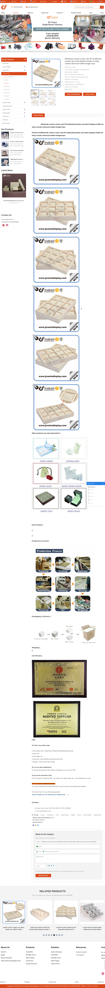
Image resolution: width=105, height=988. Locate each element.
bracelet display (87, 815)
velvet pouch (29, 960)
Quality (3, 955)
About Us (30, 13)
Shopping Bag (6, 113)
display (42, 815)
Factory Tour (44, 13)
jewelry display (65, 815)
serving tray (6, 99)
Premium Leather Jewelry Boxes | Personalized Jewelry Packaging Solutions (17, 141)
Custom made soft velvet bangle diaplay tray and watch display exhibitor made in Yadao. (65, 928)
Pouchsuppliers (80, 955)
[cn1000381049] (38, 825)
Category (9, 51)
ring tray (6, 80)
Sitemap (83, 986)
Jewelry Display (7, 66)
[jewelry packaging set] (52, 32)
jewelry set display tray (9, 76)
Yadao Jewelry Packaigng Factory (11, 960)
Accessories (6, 116)
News (102, 13)
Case (90, 13)
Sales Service (91, 487)
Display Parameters (73, 94)
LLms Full (95, 986)
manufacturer (50, 815)
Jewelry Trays (16, 51)
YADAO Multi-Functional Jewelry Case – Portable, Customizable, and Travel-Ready (17, 159)
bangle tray (23, 51)
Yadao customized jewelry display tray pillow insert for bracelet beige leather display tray (92, 928)
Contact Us (60, 13)
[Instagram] (7, 225)
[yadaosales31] (33, 825)
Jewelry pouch (45, 486)
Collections (5, 119)
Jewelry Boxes (73, 511)
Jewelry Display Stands (71, 486)
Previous (1, 189)
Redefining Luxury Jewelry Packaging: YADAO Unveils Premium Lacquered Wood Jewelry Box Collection (14, 200)
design (79, 815)
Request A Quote (76, 13)
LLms (88, 986)
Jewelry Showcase (7, 106)
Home (3, 13)
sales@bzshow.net (33, 7)
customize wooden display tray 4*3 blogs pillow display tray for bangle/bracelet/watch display (40, 928)
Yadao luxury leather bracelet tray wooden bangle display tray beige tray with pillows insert (13, 928)
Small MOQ (6, 63)
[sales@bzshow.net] (36, 825)
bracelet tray (7, 86)
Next (26, 189)
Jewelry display (46, 461)
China (57, 815)
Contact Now (89, 94)
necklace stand (72, 461)
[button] (48, 47)
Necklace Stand (7, 102)
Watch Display (6, 123)
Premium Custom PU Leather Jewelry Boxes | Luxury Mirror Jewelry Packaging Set (17, 132)
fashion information (6, 958)
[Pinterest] (3, 225)
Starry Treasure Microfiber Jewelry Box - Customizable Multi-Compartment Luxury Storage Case (17, 150)
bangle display (97, 815)
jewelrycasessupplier (81, 952)
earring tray (6, 95)
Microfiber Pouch (31, 955)
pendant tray (7, 92)
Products (15, 13)
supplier (73, 815)
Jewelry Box (6, 70)
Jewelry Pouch (6, 109)
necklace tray (7, 89)
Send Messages (43, 875)
